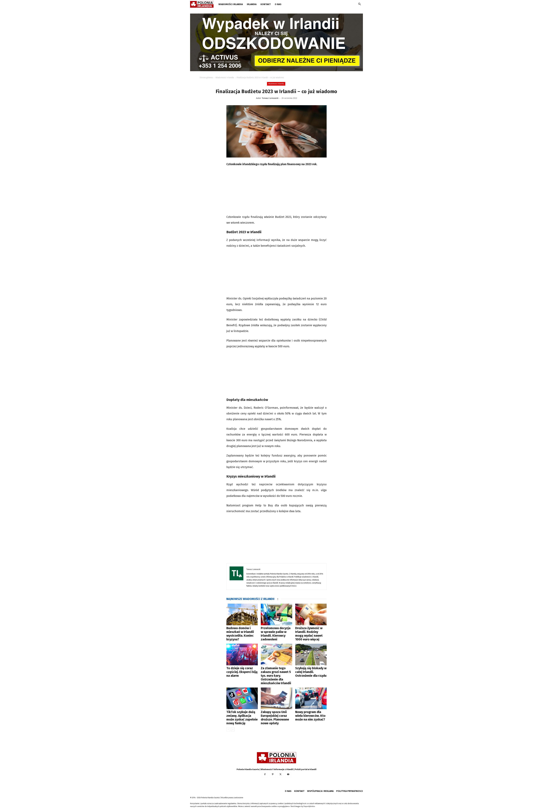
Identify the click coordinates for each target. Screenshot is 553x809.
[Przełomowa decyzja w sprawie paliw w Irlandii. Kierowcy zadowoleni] (276, 614)
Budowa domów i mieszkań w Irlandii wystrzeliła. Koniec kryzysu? (240, 633)
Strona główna (206, 77)
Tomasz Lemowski (270, 98)
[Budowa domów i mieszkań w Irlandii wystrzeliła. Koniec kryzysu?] (242, 614)
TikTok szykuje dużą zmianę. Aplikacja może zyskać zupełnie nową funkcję (242, 717)
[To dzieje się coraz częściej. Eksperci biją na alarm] (242, 654)
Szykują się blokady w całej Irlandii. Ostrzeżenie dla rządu (310, 672)
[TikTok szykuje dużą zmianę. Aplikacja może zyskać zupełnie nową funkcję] (242, 698)
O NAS (278, 4)
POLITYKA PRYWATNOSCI (349, 791)
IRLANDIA (251, 4)
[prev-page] (228, 729)
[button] (359, 4)
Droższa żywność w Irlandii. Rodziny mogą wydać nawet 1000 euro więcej (309, 633)
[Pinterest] (272, 774)
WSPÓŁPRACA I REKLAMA (320, 791)
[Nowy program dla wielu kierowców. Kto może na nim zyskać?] (311, 698)
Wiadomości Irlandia (230, 4)
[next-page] (233, 729)
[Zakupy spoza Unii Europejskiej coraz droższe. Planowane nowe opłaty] (276, 698)
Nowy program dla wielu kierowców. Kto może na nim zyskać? (310, 715)
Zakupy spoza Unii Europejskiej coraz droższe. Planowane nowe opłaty (275, 717)
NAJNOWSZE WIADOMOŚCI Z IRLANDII (250, 599)
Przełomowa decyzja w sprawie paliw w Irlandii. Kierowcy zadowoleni (275, 633)
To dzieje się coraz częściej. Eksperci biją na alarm (241, 672)
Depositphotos (309, 806)
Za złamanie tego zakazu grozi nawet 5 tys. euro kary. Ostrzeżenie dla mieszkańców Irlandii (276, 675)
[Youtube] (288, 774)
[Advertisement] (276, 191)
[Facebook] (265, 774)
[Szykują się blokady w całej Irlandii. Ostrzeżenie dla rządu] (311, 654)
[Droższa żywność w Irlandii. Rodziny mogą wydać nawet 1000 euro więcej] (311, 614)
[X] (280, 774)
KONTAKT (266, 4)
